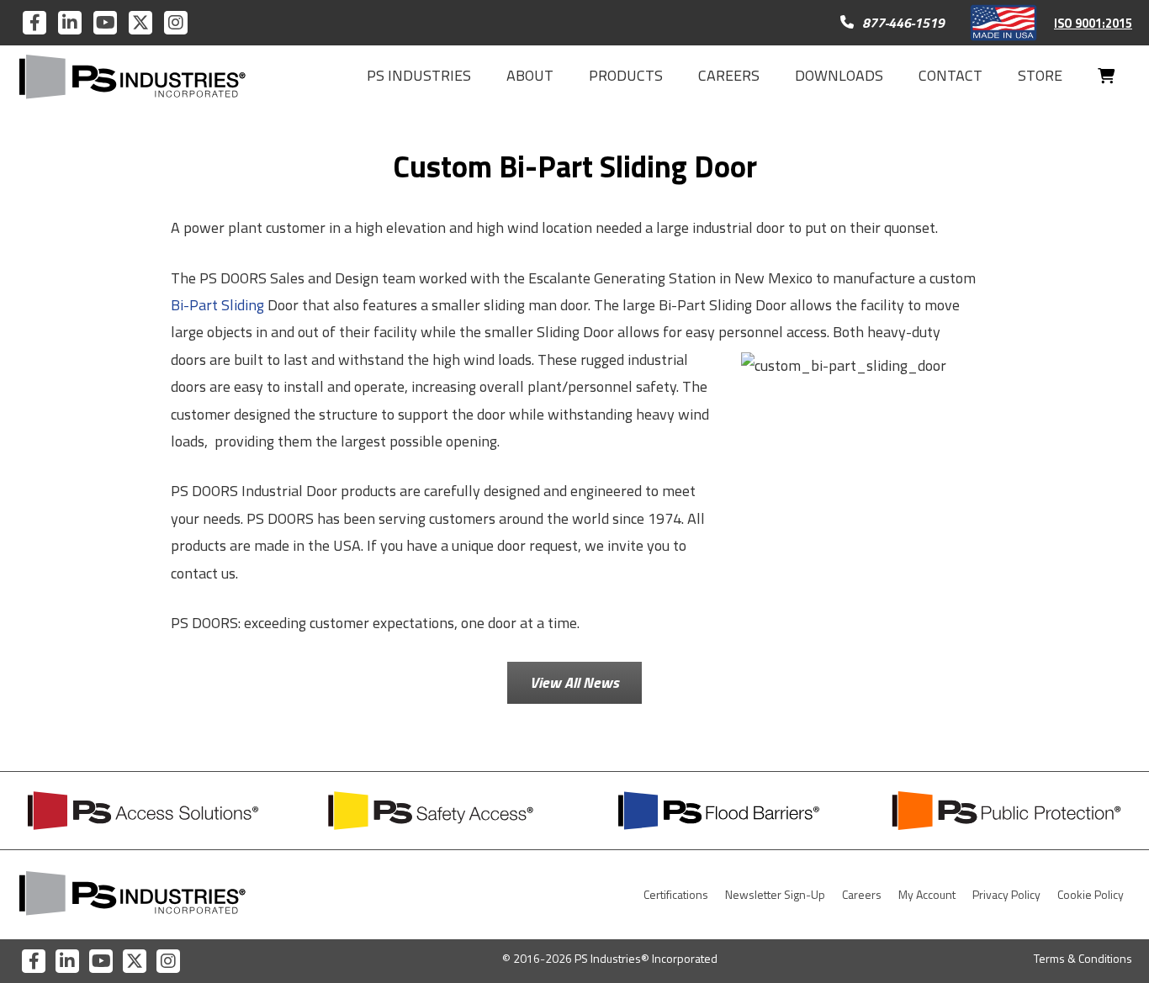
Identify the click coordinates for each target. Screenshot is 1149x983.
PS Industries (419, 75)
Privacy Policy (1006, 894)
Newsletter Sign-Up (775, 894)
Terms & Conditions (1083, 958)
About (529, 75)
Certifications (675, 894)
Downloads (839, 75)
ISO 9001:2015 (1093, 23)
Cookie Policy (1090, 894)
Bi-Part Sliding (217, 304)
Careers (729, 75)
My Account (927, 894)
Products (626, 75)
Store (1040, 75)
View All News (574, 682)
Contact (950, 75)
